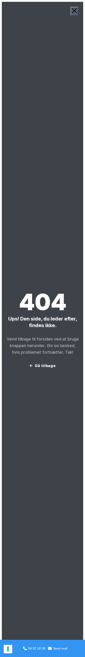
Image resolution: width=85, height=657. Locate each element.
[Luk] (74, 11)
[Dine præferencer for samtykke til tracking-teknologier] (8, 649)
